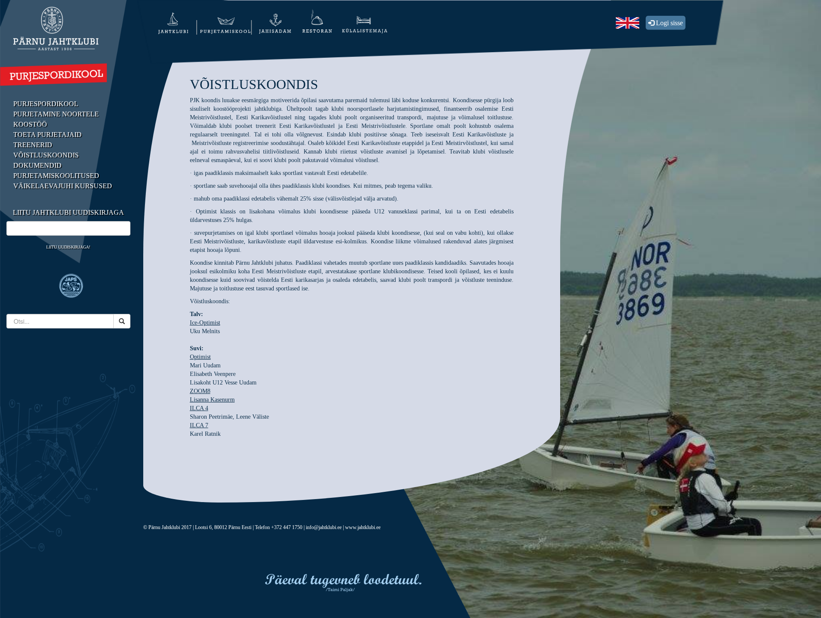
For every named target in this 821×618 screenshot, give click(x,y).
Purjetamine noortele (56, 114)
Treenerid (32, 144)
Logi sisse (668, 23)
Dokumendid (37, 165)
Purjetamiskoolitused (56, 175)
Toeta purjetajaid (47, 134)
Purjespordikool (45, 103)
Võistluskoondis (46, 155)
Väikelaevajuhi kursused (62, 185)
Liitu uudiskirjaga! (68, 247)
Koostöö (30, 124)
